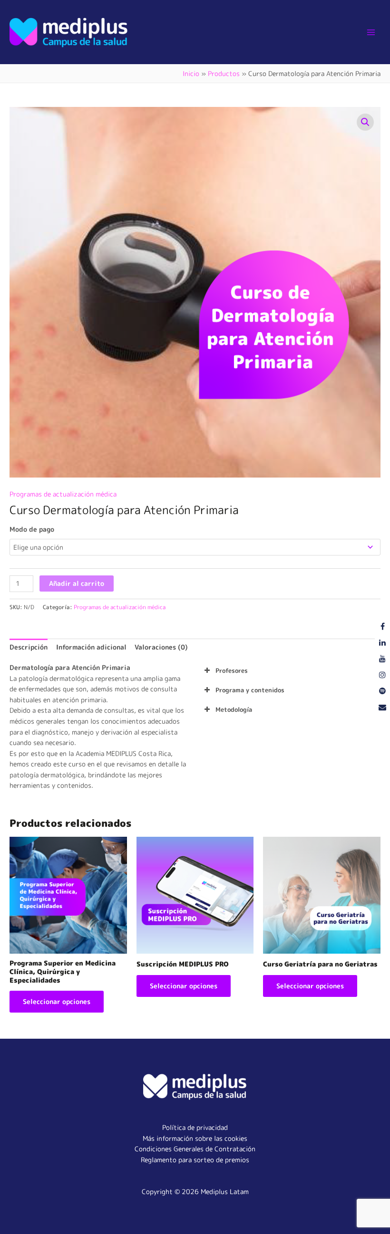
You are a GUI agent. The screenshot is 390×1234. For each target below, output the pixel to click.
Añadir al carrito (76, 583)
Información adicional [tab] (91, 646)
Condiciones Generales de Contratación (195, 1148)
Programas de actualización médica (63, 493)
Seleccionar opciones (56, 1001)
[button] (365, 122)
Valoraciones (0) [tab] (161, 646)
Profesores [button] (231, 670)
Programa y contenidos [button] (249, 690)
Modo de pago (32, 529)
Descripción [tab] (29, 646)
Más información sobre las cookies (195, 1138)
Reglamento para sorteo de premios (195, 1159)
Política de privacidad (195, 1127)
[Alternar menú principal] (371, 32)
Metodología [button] (233, 709)
